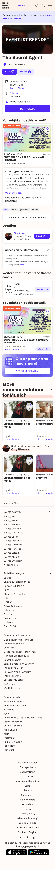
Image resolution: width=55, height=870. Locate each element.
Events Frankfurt (13, 540)
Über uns (28, 790)
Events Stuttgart (13, 560)
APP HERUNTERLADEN (33, 372)
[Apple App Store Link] (16, 852)
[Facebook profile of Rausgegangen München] (27, 837)
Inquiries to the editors (27, 781)
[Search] (37, 5)
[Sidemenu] (50, 5)
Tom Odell (9, 749)
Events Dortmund (13, 532)
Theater (8, 614)
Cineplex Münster (13, 679)
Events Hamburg (13, 544)
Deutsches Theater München (20, 651)
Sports (7, 577)
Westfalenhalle (12, 687)
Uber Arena (10, 647)
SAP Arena (9, 683)
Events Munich (12, 556)
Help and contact (27, 762)
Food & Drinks (12, 626)
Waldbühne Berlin (13, 667)
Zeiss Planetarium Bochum (19, 663)
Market (8, 601)
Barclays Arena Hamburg (17, 671)
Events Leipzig (12, 552)
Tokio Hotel (10, 745)
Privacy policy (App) (27, 818)
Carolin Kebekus (13, 725)
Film (5, 210)
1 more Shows (17, 88)
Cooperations (27, 771)
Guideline (27, 804)
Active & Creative (13, 606)
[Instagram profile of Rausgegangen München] (21, 837)
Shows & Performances (17, 581)
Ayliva (7, 713)
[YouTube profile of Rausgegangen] (33, 837)
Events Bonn (11, 520)
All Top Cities (11, 564)
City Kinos (15, 93)
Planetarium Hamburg (16, 655)
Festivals (8, 622)
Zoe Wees (9, 709)
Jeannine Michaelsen (15, 705)
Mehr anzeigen (13, 192)
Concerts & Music (14, 585)
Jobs (27, 785)
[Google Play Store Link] (38, 852)
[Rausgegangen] (5, 5)
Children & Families (15, 593)
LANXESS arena (12, 675)
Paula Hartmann (13, 741)
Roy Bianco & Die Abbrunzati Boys (23, 717)
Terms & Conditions (27, 827)
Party (6, 589)
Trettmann (9, 737)
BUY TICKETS (27, 108)
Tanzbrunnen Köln (14, 643)
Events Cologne (12, 528)
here (22, 264)
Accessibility (27, 795)
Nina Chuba (10, 729)
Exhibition (9, 609)
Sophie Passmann (14, 701)
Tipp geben (28, 776)
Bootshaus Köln (12, 659)
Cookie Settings (27, 822)
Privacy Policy (27, 813)
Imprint (27, 808)
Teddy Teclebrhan (13, 721)
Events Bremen (12, 524)
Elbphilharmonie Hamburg (18, 639)
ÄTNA (6, 733)
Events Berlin (11, 516)
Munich (7, 503)
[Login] (43, 5)
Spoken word (11, 618)
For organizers (28, 767)
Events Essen (11, 536)
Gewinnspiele (27, 799)
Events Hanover (12, 548)
